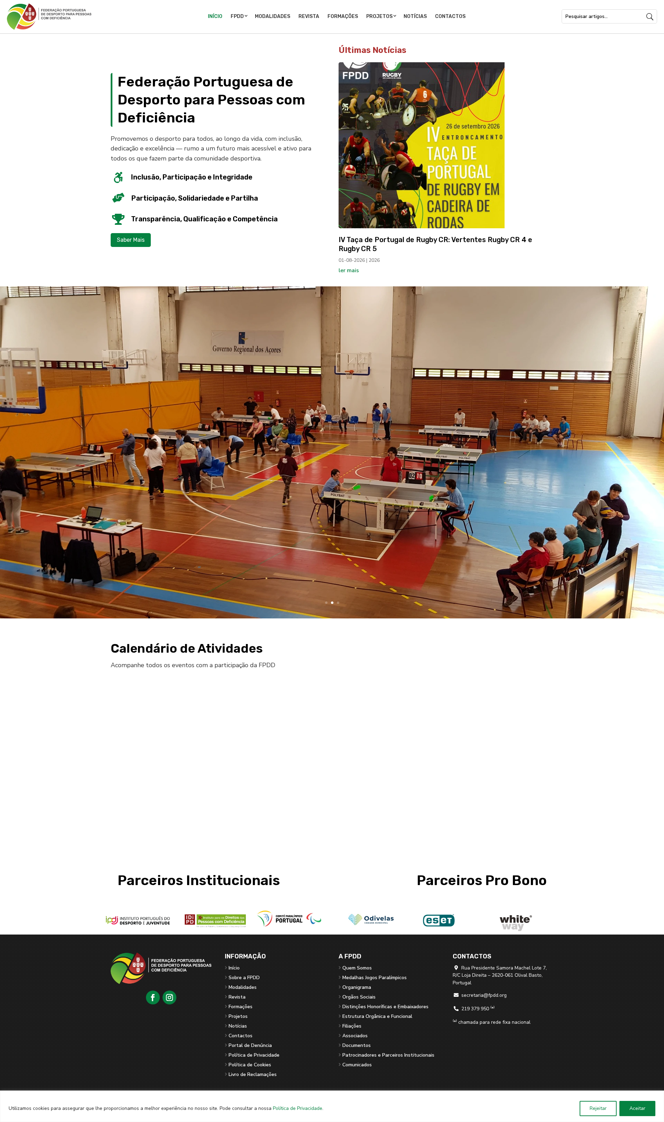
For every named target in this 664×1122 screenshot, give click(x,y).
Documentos (356, 1045)
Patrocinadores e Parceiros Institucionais (388, 1055)
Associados (355, 1035)
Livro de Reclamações (253, 1074)
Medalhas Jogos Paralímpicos (374, 977)
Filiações (351, 1026)
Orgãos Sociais (359, 997)
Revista (308, 16)
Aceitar (637, 1108)
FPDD (237, 16)
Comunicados (357, 1064)
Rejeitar (598, 1108)
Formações (343, 16)
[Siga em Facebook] (153, 997)
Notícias (415, 16)
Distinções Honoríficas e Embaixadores (385, 1006)
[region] (332, 1106)
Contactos (450, 16)
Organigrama (356, 987)
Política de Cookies (250, 1064)
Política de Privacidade (297, 1108)
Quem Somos (357, 968)
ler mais (349, 270)
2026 (374, 260)
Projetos (379, 16)
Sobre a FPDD (244, 977)
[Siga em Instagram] (169, 997)
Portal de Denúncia (250, 1045)
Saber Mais (131, 240)
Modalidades (272, 16)
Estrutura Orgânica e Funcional (377, 1016)
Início (215, 16)
